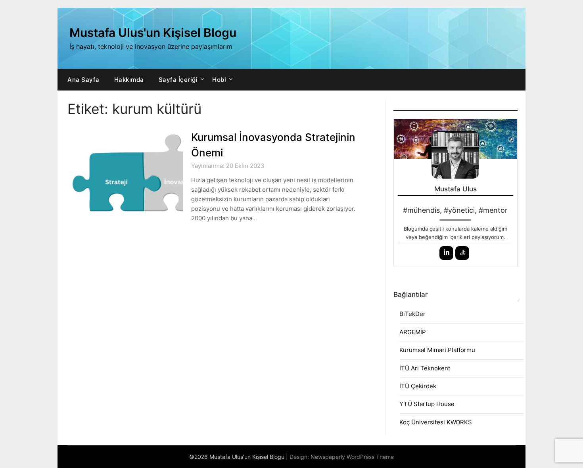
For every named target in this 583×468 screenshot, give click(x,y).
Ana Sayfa (83, 79)
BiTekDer (412, 314)
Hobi (219, 79)
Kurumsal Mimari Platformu (437, 350)
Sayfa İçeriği (178, 79)
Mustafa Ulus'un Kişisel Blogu (152, 32)
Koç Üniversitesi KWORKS (435, 422)
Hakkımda (129, 79)
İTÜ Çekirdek (417, 386)
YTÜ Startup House (427, 404)
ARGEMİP (412, 332)
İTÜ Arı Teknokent (424, 368)
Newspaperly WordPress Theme (352, 456)
